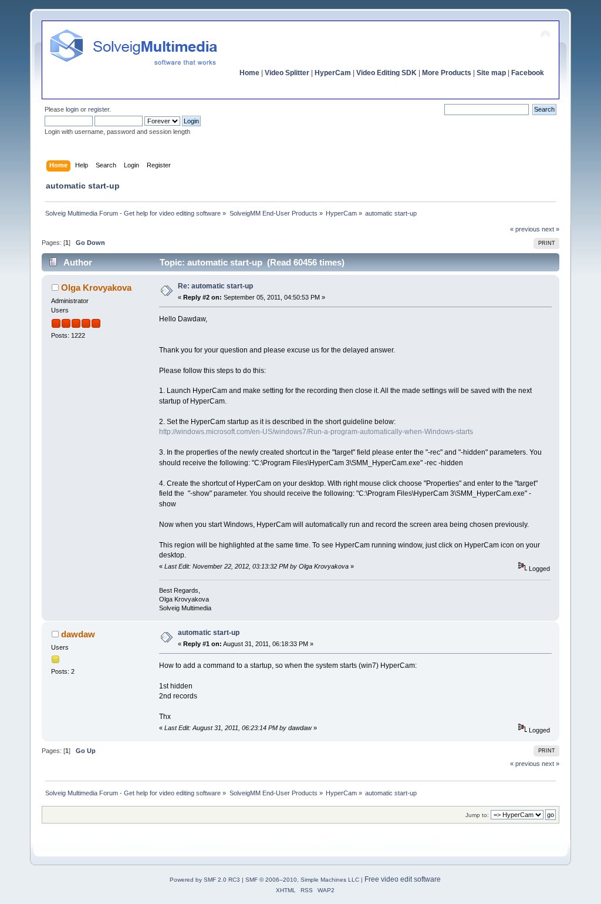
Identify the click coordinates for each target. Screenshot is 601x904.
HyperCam (333, 73)
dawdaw (78, 634)
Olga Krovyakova (96, 288)
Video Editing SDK (386, 73)
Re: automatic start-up (215, 286)
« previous (525, 229)
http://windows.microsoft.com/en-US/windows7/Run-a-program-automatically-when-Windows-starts (316, 432)
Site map (491, 73)
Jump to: (477, 815)
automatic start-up (208, 633)
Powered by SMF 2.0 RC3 (205, 879)
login (72, 109)
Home (249, 73)
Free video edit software (402, 879)
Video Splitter (287, 73)
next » (550, 229)
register (98, 109)
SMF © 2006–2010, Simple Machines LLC (302, 879)
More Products (446, 73)
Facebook (527, 73)
